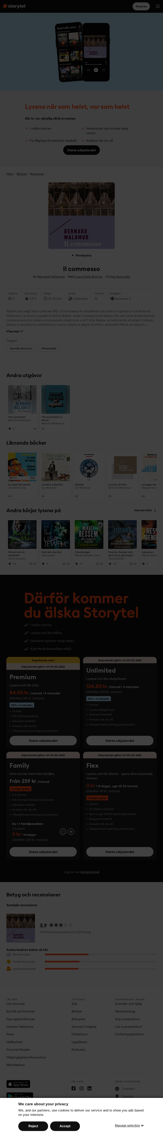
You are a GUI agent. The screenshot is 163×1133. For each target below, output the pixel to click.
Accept (65, 1126)
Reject (33, 1126)
